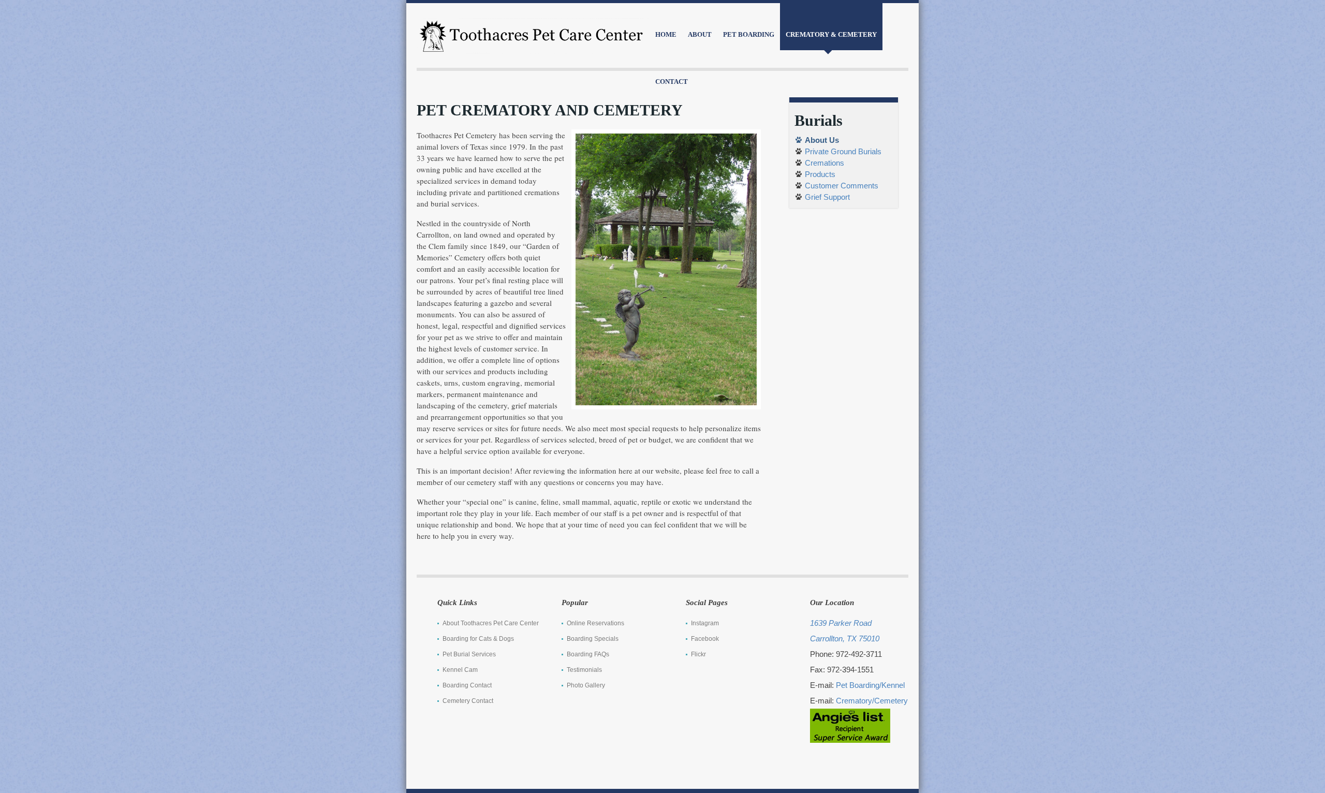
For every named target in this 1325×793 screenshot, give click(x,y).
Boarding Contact (467, 685)
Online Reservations (595, 623)
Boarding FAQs (588, 654)
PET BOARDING (748, 34)
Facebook (705, 638)
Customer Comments (841, 185)
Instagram (705, 623)
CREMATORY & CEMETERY (831, 34)
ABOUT (700, 34)
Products (820, 174)
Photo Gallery (586, 685)
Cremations (824, 162)
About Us (822, 140)
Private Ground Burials (843, 151)
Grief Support (827, 197)
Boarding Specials (593, 638)
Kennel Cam (460, 669)
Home (665, 34)
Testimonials (584, 669)
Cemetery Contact (468, 700)
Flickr (698, 654)
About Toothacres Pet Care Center (491, 623)
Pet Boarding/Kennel (870, 685)
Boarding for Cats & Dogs (478, 638)
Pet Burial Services (469, 654)
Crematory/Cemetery (872, 700)
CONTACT (671, 81)
